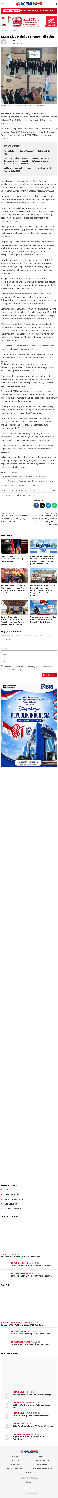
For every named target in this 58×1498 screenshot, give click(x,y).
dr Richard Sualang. (14, 1199)
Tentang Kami (15, 1464)
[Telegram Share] (48, 505)
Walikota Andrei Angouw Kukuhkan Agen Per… (31, 1406)
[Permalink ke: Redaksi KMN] (3, 42)
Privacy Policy (42, 1460)
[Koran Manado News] (29, 3)
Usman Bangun (11, 1204)
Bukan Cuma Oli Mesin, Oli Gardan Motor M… (21, 1256)
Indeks (15, 1456)
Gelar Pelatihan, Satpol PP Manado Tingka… (33, 1426)
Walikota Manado (13, 1208)
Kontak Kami (42, 1464)
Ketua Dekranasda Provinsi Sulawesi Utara (36, 481)
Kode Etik (14, 1460)
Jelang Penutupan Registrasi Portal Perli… (32, 1415)
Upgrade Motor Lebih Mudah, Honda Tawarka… (29, 1437)
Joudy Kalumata (8, 481)
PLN (6, 1190)
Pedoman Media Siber (42, 1468)
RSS (30, 1482)
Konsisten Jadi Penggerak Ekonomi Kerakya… (31, 1265)
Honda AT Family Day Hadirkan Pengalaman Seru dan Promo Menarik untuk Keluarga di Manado (14, 589)
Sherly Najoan (7, 495)
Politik (24, 1323)
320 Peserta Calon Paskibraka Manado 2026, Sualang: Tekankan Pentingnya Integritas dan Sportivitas (44, 519)
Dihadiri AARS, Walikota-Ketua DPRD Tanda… (22, 1325)
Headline (24, 1263)
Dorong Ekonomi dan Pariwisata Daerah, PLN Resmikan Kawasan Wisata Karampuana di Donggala (12, 621)
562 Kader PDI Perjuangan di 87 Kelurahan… (30, 1344)
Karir (28, 1472)
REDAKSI (42, 1456)
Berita (3, 1254)
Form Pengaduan (14, 1468)
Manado (17, 1323)
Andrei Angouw (12, 1194)
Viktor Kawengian (24, 495)
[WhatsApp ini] (54, 505)
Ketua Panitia (7, 485)
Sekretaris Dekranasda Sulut (43, 490)
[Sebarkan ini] (36, 505)
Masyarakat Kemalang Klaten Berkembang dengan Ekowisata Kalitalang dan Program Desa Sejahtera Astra (43, 590)
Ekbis (9, 1254)
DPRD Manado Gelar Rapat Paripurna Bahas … (31, 1334)
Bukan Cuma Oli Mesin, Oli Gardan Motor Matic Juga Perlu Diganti (12, 558)
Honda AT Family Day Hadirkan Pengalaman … (31, 1276)
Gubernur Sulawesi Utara (12, 476)
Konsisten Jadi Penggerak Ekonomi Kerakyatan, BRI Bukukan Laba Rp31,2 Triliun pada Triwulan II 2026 (42, 560)
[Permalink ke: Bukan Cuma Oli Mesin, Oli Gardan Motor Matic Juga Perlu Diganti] (14, 546)
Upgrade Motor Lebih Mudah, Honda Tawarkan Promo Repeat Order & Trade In (43, 619)
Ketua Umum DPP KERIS (25, 485)
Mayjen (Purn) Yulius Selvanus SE (15, 490)
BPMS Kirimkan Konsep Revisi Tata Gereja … (33, 1394)
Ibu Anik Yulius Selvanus (35, 476)
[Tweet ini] (42, 505)
